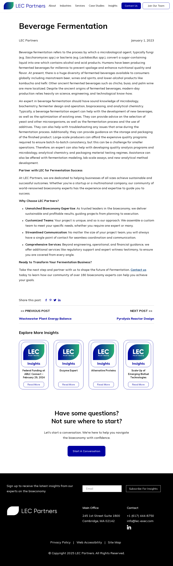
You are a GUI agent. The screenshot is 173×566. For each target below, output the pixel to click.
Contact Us (131, 5)
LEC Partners (24, 5)
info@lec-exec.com (140, 521)
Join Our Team (156, 5)
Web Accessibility (89, 542)
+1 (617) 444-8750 (140, 516)
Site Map (114, 542)
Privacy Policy (60, 542)
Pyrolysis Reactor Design (135, 318)
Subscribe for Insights (143, 488)
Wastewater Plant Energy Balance (45, 318)
